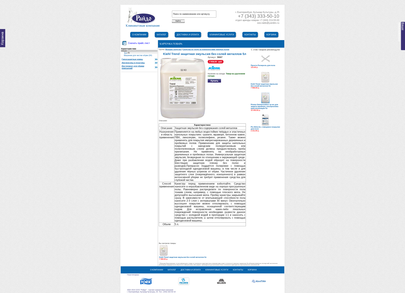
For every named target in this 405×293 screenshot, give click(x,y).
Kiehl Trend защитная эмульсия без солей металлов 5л (264, 85)
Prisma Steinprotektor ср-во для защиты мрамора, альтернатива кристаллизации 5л (264, 106)
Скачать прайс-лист (139, 43)
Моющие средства (173, 49)
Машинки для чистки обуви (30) (138, 55)
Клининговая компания (143, 25)
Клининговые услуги (222, 34)
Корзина (271, 34)
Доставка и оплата (188, 34)
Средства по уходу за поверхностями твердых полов (206, 49)
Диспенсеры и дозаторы (133, 63)
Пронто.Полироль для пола (263, 65)
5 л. (125, 53)
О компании (139, 34)
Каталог (161, 34)
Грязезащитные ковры (132, 59)
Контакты (250, 34)
